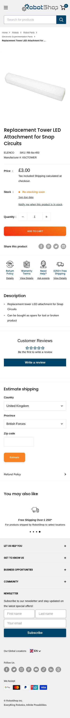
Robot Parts (29, 32)
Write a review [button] (35, 362)
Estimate (14, 457)
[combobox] (30, 19)
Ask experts (43, 278)
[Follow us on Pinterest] (29, 669)
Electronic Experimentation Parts (17, 36)
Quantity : (10, 216)
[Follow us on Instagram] (21, 669)
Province (9, 415)
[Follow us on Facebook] (6, 669)
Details (10, 278)
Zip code (9, 433)
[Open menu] (6, 7)
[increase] (46, 217)
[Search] (61, 19)
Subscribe (35, 632)
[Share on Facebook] (41, 246)
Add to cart (35, 231)
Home (5, 32)
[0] (62, 7)
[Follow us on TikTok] (43, 669)
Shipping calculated (47, 175)
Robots (15, 32)
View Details (26, 278)
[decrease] (23, 217)
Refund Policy (12, 474)
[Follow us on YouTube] (36, 669)
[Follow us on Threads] (58, 669)
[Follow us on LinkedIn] (51, 669)
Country (9, 397)
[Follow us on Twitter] (14, 669)
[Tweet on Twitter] (56, 246)
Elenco (9, 152)
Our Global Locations (15, 651)
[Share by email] (63, 246)
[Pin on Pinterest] (48, 246)
